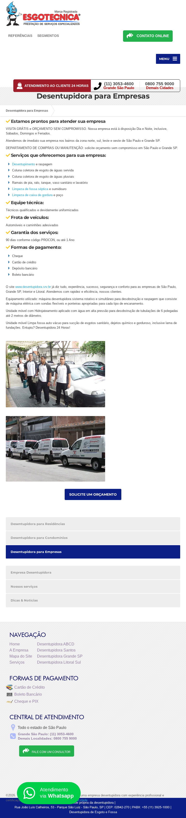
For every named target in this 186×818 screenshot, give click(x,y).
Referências (20, 36)
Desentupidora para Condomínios (39, 538)
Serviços (16, 662)
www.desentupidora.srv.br (33, 287)
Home (14, 644)
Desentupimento (23, 164)
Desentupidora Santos (56, 650)
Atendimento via (57, 793)
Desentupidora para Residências (38, 524)
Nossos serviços (24, 586)
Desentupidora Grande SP (60, 656)
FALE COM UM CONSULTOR (51, 752)
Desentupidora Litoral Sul (59, 662)
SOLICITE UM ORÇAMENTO (93, 494)
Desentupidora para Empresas (36, 552)
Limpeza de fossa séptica (30, 189)
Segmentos (48, 36)
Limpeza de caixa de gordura (32, 195)
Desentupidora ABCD (55, 644)
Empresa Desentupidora (31, 572)
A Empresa (18, 650)
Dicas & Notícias (24, 600)
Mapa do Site (20, 656)
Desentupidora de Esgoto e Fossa (93, 812)
